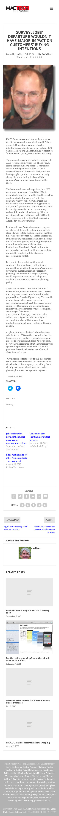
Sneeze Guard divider (20, 794)
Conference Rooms (22, 776)
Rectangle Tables (14, 769)
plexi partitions (38, 794)
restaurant (31, 782)
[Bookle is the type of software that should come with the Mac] (29, 637)
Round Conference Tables (34, 769)
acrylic (33, 779)
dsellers (19, 54)
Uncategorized (24, 57)
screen (14, 785)
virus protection (18, 791)
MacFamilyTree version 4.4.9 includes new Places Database (28, 701)
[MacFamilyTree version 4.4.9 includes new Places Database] (29, 682)
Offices (14, 779)
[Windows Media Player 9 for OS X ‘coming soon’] (29, 592)
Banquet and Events (35, 773)
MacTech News (45, 54)
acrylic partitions (25, 797)
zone (20, 785)
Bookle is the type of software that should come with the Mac (28, 659)
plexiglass (50, 785)
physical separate (42, 800)
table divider (40, 788)
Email (19, 811)
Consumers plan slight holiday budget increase (40, 436)
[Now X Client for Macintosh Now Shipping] (29, 724)
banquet (51, 779)
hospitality (42, 782)
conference (9, 782)
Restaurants (23, 779)
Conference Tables (20, 766)
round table (39, 797)
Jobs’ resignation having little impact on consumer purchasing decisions (16, 438)
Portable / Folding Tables (41, 766)
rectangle (41, 779)
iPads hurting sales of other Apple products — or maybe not (16, 457)
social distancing (13, 788)
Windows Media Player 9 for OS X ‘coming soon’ (28, 611)
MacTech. (27, 808)
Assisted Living (18, 773)
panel (42, 785)
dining (23, 782)
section (51, 782)
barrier (7, 785)
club (17, 782)
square (35, 785)
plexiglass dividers (35, 791)
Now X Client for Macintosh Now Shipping (28, 742)
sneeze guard (28, 788)
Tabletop (27, 785)
